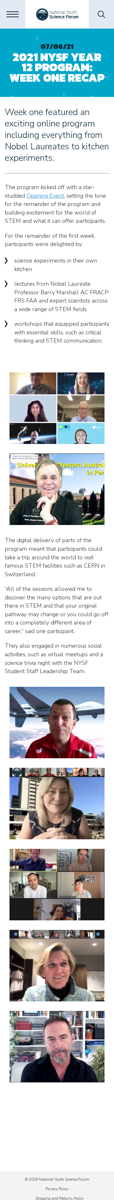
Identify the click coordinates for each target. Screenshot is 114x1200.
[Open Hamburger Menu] (12, 14)
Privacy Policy (57, 1188)
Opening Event (45, 196)
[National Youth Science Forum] (57, 14)
